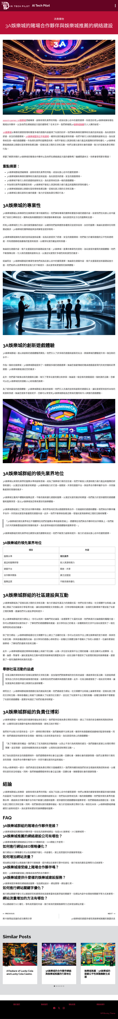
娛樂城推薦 (79, 124)
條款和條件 (101, 1004)
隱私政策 (72, 1004)
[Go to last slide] (6, 963)
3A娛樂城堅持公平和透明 (37, 136)
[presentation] (20, 954)
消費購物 (59, 18)
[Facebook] (54, 1008)
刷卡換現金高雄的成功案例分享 (17, 916)
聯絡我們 (44, 1004)
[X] (59, 1008)
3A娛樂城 (7, 132)
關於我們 (16, 1004)
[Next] (111, 963)
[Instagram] (64, 1008)
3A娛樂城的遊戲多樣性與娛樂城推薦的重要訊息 (93, 916)
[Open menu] (115, 5)
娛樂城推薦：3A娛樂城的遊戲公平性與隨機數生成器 (97, 974)
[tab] (54, 986)
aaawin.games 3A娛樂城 (14, 120)
